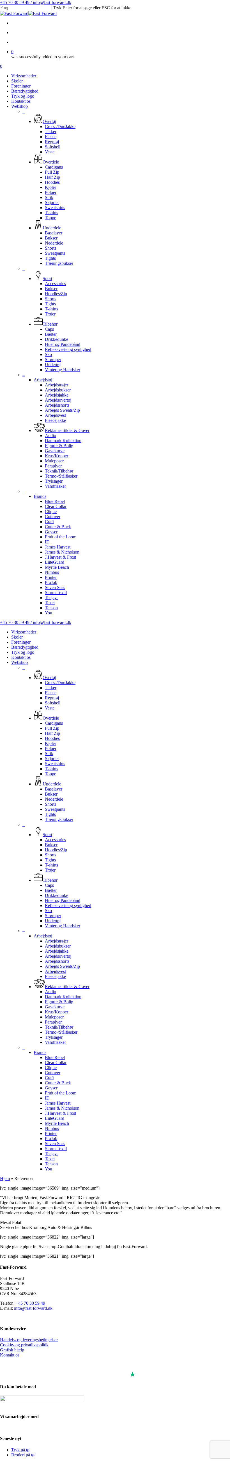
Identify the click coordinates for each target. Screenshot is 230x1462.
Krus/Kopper (56, 1011)
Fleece (50, 692)
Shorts (50, 804)
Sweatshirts (55, 763)
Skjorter (52, 758)
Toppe (50, 773)
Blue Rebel (55, 1057)
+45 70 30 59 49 (30, 1303)
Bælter (51, 890)
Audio (50, 991)
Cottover (52, 1072)
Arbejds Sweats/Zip (62, 966)
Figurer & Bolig (59, 1001)
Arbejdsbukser (58, 946)
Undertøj (53, 920)
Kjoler (50, 743)
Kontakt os (21, 657)
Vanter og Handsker (62, 925)
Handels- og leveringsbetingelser (29, 1339)
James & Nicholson (62, 1108)
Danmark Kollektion (63, 996)
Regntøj (52, 697)
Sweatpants (55, 809)
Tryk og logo (22, 652)
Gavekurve (55, 1006)
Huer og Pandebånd (62, 900)
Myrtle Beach (57, 1123)
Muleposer (54, 1017)
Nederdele (54, 799)
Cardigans (54, 723)
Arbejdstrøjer (56, 941)
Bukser (51, 794)
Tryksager (54, 1037)
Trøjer (50, 870)
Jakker (50, 687)
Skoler (17, 637)
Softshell (52, 702)
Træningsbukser (59, 819)
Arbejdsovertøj (58, 956)
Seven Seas (55, 1143)
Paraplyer (53, 1022)
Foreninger (21, 642)
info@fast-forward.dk (33, 1308)
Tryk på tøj (21, 1449)
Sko (48, 910)
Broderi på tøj (23, 1454)
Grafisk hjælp (12, 1349)
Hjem (5, 1178)
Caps (49, 885)
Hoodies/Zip (56, 849)
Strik (49, 753)
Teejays (51, 1153)
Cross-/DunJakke (60, 682)
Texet (50, 1158)
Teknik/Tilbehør (59, 1027)
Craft (49, 1077)
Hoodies (52, 738)
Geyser (51, 1087)
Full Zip (52, 728)
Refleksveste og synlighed (68, 905)
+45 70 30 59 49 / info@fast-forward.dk (35, 2)
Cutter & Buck (58, 1082)
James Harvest (57, 1103)
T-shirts (51, 768)
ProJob (51, 1138)
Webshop (19, 662)
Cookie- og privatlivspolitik (24, 1344)
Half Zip (52, 733)
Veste (49, 708)
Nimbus (52, 1128)
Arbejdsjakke (56, 951)
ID (47, 1098)
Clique (51, 1067)
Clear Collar (55, 1062)
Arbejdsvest (55, 971)
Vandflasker (55, 1042)
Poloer (50, 748)
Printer (51, 1133)
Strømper (53, 915)
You (48, 1169)
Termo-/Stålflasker (61, 1032)
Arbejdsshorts (57, 961)
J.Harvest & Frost (60, 1113)
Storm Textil (56, 1148)
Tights (50, 814)
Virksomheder (23, 632)
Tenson (51, 1163)
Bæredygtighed (24, 647)
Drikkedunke (56, 895)
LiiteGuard (54, 1118)
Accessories (55, 839)
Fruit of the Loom (60, 1093)
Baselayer (53, 789)
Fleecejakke (55, 976)
